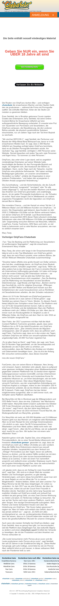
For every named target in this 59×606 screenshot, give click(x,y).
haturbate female (31, 583)
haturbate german (18, 583)
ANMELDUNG (40, 14)
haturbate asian (44, 583)
